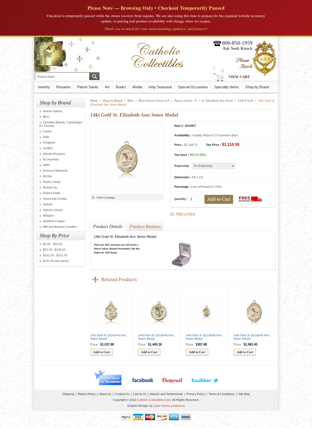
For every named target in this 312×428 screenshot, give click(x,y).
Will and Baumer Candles (60, 227)
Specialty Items (226, 87)
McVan (47, 176)
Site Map (244, 394)
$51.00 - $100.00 (54, 249)
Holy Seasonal (160, 87)
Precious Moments (55, 170)
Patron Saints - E (185, 100)
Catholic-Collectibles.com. (154, 400)
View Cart (239, 77)
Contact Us (122, 394)
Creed (47, 131)
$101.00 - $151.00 (55, 255)
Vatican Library (53, 210)
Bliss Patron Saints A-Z (153, 100)
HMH (46, 165)
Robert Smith (51, 193)
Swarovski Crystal (55, 198)
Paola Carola (51, 182)
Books (121, 87)
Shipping (68, 394)
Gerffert (48, 148)
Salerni (47, 204)
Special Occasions (193, 87)
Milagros (48, 215)
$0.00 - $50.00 (52, 244)
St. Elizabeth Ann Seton (217, 100)
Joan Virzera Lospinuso (169, 406)
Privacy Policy (195, 394)
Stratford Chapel (54, 221)
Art (107, 87)
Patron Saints (87, 87)
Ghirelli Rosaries (54, 154)
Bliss (46, 117)
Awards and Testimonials (166, 394)
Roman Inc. (50, 187)
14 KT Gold (245, 100)
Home (94, 100)
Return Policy (87, 394)
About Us (105, 394)
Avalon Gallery (52, 111)
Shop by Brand (257, 87)
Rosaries (63, 87)
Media (137, 87)
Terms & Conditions (221, 394)
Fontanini (49, 142)
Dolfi (46, 137)
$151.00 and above (56, 261)
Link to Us (139, 394)
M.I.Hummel (51, 159)
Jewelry (44, 87)
